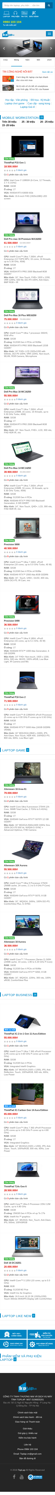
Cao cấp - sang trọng (39, 103)
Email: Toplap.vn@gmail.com (28, 1454)
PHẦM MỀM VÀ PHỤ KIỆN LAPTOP (20, 1357)
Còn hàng (9, 158)
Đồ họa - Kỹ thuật (40, 100)
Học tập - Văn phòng (16, 100)
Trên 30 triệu (9, 121)
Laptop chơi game (15, 103)
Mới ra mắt (10, 1030)
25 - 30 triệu (29, 121)
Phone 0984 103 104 (27, 1449)
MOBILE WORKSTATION (22, 117)
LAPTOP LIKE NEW (18, 1316)
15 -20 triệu (8, 125)
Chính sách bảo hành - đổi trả (27, 1417)
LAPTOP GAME (15, 750)
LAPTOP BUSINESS (19, 995)
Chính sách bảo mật (27, 1412)
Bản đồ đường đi (27, 1458)
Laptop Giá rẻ (27, 107)
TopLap (21, 1470)
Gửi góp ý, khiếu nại (27, 1433)
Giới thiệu (27, 1428)
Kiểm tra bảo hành (28, 1438)
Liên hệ (27, 1444)
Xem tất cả (47, 72)
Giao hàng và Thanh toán (27, 1421)
